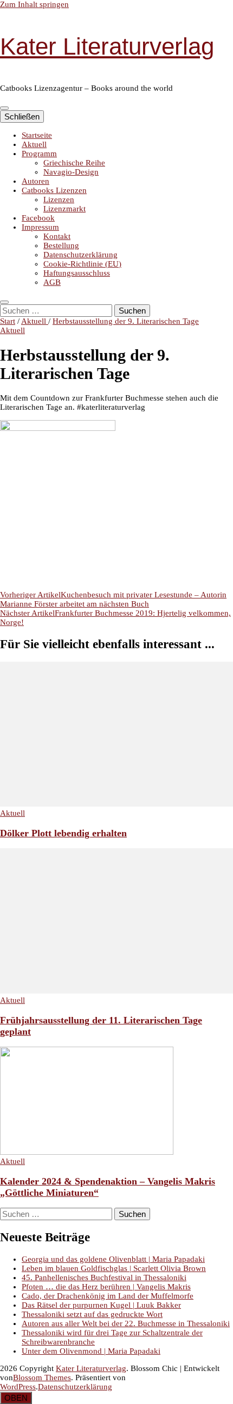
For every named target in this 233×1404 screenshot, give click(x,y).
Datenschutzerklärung (80, 254)
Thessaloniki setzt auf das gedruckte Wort (92, 1314)
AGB (52, 282)
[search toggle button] (4, 302)
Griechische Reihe (74, 162)
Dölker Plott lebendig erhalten (63, 833)
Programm (39, 153)
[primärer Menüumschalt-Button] (4, 108)
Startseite (37, 135)
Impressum (40, 227)
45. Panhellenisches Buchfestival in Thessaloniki (104, 1277)
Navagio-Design (71, 172)
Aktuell (34, 144)
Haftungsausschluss (76, 273)
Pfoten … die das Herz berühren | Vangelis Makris (106, 1286)
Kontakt (56, 236)
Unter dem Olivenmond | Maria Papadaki (91, 1351)
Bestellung (61, 245)
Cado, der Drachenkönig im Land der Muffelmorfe (107, 1296)
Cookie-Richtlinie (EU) (82, 263)
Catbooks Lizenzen (54, 190)
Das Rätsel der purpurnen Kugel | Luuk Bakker (101, 1305)
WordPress (18, 1386)
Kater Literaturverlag (107, 46)
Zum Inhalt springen (34, 4)
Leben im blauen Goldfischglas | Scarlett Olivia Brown (114, 1268)
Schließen (22, 116)
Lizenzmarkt (64, 208)
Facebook (38, 218)
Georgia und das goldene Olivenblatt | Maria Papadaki (113, 1259)
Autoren (35, 181)
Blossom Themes (42, 1377)
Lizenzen (58, 199)
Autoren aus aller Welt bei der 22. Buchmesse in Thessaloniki (126, 1323)
